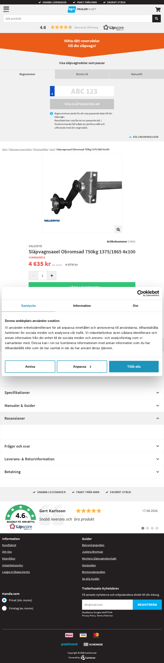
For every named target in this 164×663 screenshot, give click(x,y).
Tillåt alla (134, 366)
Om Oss (7, 552)
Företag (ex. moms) (21, 608)
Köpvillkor (8, 558)
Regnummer (27, 74)
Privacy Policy (89, 615)
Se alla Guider (91, 579)
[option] (82, 193)
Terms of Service (105, 615)
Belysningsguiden (93, 545)
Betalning (12, 471)
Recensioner (14, 418)
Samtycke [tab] (28, 305)
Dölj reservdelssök (145, 136)
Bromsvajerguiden (93, 572)
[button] (82, 27)
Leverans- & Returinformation (29, 458)
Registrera (147, 604)
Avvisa (30, 366)
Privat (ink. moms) (20, 600)
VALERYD (35, 246)
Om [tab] (135, 305)
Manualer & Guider (19, 405)
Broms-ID (82, 74)
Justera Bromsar (92, 552)
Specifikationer (17, 392)
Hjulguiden (89, 565)
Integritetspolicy (12, 565)
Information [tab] (82, 305)
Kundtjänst (9, 545)
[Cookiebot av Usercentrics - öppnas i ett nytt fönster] (140, 293)
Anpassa (79, 366)
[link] (82, 517)
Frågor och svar (17, 446)
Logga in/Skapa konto (16, 572)
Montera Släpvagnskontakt (99, 558)
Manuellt (136, 74)
